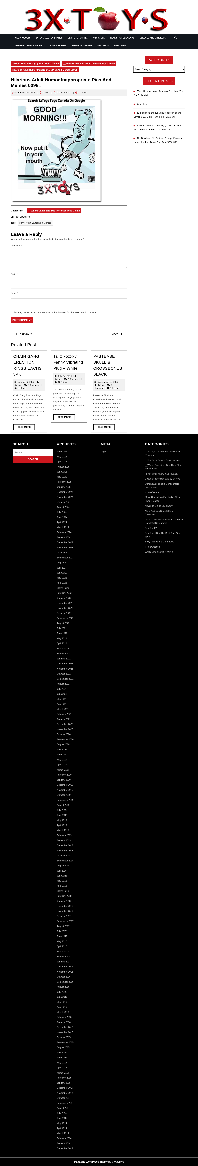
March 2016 (63, 1012)
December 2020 (65, 724)
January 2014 (64, 1143)
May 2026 (62, 456)
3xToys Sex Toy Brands (49, 38)
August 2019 (63, 805)
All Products (23, 38)
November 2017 (65, 911)
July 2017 (62, 931)
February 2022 (64, 653)
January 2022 (64, 658)
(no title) (142, 104)
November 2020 (65, 729)
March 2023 (63, 588)
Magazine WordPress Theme (91, 1161)
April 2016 (62, 1007)
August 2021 (63, 683)
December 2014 (65, 1087)
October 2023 (64, 552)
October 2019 (64, 795)
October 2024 (64, 502)
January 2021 (64, 719)
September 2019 (65, 800)
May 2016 (62, 1002)
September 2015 (65, 1042)
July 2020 (62, 749)
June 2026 (62, 451)
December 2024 (65, 492)
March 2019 (63, 830)
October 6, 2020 (26, 382)
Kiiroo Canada (152, 492)
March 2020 (63, 769)
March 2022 (63, 648)
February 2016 (64, 1017)
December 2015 (65, 1027)
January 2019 (64, 840)
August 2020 (63, 744)
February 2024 (64, 532)
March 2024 (63, 527)
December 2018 (65, 845)
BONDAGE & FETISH (82, 45)
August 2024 (63, 507)
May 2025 (62, 476)
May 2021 (62, 699)
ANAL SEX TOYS (58, 45)
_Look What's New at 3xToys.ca (161, 473)
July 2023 (62, 567)
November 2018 (65, 850)
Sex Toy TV (151, 528)
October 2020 (64, 734)
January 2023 (64, 598)
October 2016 (64, 976)
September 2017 (65, 921)
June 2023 (62, 572)
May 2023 (62, 577)
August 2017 (63, 926)
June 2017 (62, 936)
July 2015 (62, 1052)
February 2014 (64, 1138)
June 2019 (62, 815)
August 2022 (63, 623)
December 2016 (65, 966)
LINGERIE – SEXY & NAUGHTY (30, 45)
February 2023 (64, 593)
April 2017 (62, 946)
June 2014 (62, 1118)
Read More (26, 428)
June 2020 (62, 754)
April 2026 (62, 461)
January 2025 (64, 487)
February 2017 (64, 956)
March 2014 (63, 1133)
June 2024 (62, 517)
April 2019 (62, 825)
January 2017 (64, 961)
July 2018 (62, 870)
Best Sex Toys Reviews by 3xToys (162, 478)
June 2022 (62, 633)
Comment (16, 245)
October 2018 (64, 855)
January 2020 (64, 779)
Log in (104, 451)
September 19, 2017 (24, 92)
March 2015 (63, 1072)
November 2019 (65, 790)
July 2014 (62, 1113)
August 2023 (63, 562)
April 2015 (62, 1067)
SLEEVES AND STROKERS (153, 38)
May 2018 (62, 880)
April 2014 (62, 1128)
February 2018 (64, 896)
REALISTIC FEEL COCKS (122, 38)
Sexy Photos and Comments (159, 541)
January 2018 (64, 901)
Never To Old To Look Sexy (159, 506)
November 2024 (65, 497)
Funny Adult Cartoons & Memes (35, 222)
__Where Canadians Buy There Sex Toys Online (89, 63)
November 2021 (65, 668)
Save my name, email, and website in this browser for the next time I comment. (55, 312)
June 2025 (62, 471)
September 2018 (65, 860)
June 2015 (62, 1057)
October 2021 (64, 673)
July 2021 (62, 689)
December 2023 (65, 542)
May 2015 (62, 1062)
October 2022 (64, 613)
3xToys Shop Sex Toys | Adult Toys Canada (35, 63)
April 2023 (62, 582)
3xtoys (45, 92)
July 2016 (62, 992)
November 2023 (65, 547)
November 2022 (65, 608)
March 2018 (63, 891)
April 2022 (62, 643)
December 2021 (65, 663)
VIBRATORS (99, 38)
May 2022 (62, 638)
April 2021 (62, 704)
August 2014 (63, 1108)
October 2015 (64, 1037)
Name (14, 274)
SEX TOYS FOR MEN (78, 38)
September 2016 (65, 981)
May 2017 (62, 941)
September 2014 (65, 1103)
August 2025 (63, 466)
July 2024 (62, 512)
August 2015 (63, 1047)
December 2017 (65, 906)
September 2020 (65, 739)
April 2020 (62, 764)
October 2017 (64, 916)
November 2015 (65, 1032)
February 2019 (64, 835)
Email (14, 293)
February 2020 (64, 774)
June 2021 (62, 694)
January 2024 (64, 537)
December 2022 (65, 603)
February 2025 (64, 481)
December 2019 (65, 784)
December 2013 (65, 1148)
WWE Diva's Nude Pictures (159, 551)
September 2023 (65, 557)
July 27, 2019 (65, 376)
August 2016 (63, 986)
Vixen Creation (152, 546)
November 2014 (65, 1093)
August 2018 (63, 865)
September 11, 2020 (108, 382)
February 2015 (64, 1077)
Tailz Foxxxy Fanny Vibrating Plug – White (68, 362)
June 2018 (62, 875)
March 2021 (63, 709)
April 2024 (62, 522)
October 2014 (64, 1098)
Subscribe (120, 45)
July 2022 (62, 628)
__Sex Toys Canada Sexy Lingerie (162, 460)
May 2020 (62, 759)
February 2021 (64, 714)
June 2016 (62, 997)
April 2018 (62, 885)
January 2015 (64, 1082)
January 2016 (64, 1022)
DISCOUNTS (103, 45)
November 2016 (65, 971)
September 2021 (65, 678)
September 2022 (65, 618)
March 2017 (63, 951)
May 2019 (62, 820)
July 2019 (62, 810)
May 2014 (62, 1123)
